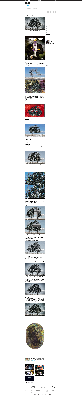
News (38, 7)
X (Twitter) (47, 390)
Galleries (43, 7)
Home (25, 8)
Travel (40, 7)
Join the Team (53, 390)
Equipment (47, 7)
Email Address (48, 25)
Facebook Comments (28, 382)
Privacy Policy (46, 394)
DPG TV (42, 390)
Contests (50, 7)
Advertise (56, 65)
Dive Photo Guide (41, 0)
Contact (26, 390)
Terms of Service (49, 394)
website (34, 359)
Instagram (47, 391)
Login (56, 0)
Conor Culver (27, 11)
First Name (47, 27)
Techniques (31, 7)
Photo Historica (33, 360)
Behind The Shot (30, 8)
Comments (32, 382)
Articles (35, 7)
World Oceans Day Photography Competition (38, 390)
